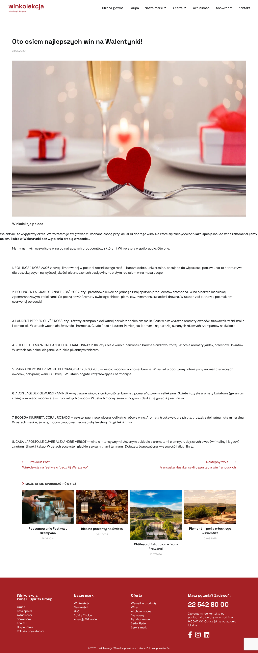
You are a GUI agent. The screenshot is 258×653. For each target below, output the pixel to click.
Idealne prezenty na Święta (102, 529)
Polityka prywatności (158, 648)
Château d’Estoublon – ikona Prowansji (156, 546)
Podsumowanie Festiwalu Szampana (48, 530)
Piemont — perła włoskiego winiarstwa (210, 530)
